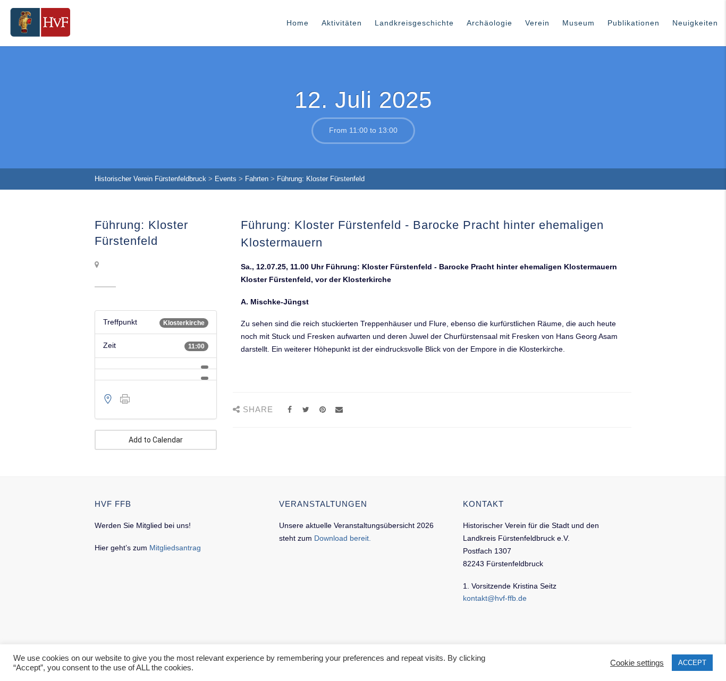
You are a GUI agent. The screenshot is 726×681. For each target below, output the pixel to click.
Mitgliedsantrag (175, 547)
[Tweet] (306, 409)
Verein (537, 23)
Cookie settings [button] (637, 663)
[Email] (338, 409)
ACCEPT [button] (692, 663)
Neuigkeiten (695, 23)
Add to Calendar (156, 440)
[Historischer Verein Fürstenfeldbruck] (40, 22)
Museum (578, 23)
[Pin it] (322, 409)
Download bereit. (342, 538)
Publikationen (633, 23)
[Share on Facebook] (289, 409)
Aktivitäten (342, 23)
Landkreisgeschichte (414, 23)
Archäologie (489, 23)
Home (297, 23)
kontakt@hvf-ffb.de (495, 598)
